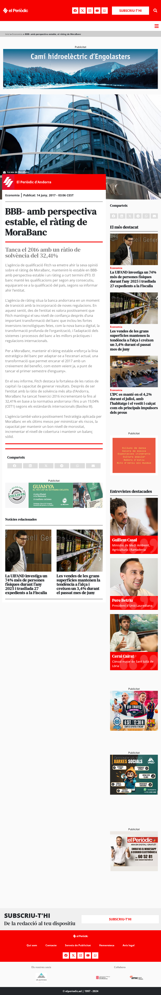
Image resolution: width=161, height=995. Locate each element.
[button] (155, 10)
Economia (17, 34)
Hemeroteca (106, 945)
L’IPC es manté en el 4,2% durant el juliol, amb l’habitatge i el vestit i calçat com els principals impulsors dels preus (134, 403)
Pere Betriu (122, 600)
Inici (7, 34)
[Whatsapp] (104, 10)
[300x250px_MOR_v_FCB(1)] (134, 729)
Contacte (51, 945)
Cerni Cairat (123, 656)
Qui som (32, 945)
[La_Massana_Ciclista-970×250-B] (54, 507)
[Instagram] (90, 10)
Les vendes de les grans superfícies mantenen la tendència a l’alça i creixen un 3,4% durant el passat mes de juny (78, 584)
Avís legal (129, 945)
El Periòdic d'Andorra (34, 182)
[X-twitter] (82, 10)
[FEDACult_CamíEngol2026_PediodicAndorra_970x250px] (80, 88)
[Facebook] (75, 10)
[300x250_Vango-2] (134, 793)
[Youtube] (97, 10)
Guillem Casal (124, 540)
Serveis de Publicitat (78, 945)
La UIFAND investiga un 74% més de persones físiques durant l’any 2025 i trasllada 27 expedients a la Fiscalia (26, 584)
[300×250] (134, 474)
